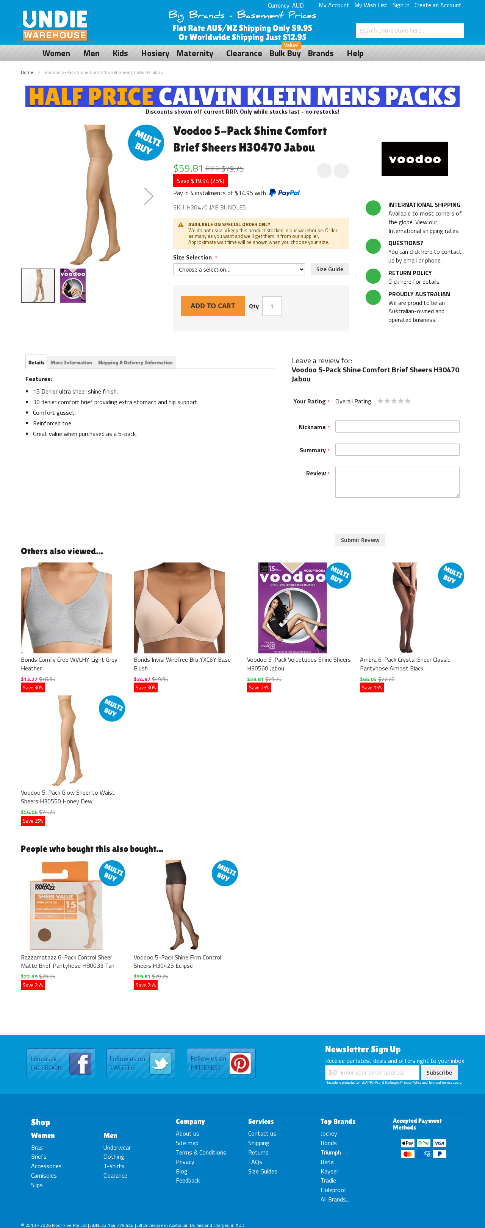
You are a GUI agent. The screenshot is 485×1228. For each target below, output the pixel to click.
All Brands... (335, 1199)
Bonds (329, 1142)
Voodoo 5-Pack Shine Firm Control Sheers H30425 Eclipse (177, 961)
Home (27, 72)
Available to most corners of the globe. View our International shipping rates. (425, 217)
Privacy (185, 1161)
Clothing (113, 1156)
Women (43, 1135)
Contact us (262, 1133)
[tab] (36, 362)
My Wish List (371, 5)
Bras (37, 1147)
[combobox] (410, 30)
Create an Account (438, 5)
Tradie (328, 1180)
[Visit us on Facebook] (61, 1048)
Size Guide (329, 269)
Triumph (331, 1152)
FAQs (255, 1161)
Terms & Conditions (201, 1152)
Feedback (188, 1180)
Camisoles (44, 1175)
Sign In (401, 5)
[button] (149, 196)
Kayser (329, 1171)
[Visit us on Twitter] (140, 1048)
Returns (258, 1152)
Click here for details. (414, 277)
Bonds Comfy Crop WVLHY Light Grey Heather (69, 664)
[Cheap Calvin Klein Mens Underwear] (242, 89)
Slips (37, 1184)
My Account (334, 5)
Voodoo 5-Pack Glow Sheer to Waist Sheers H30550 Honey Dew (68, 797)
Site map (187, 1142)
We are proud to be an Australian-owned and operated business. (419, 307)
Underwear (117, 1147)
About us (187, 1133)
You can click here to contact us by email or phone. (425, 251)
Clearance (115, 1175)
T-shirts (113, 1165)
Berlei (328, 1161)
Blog (182, 1171)
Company (190, 1121)
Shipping (258, 1142)
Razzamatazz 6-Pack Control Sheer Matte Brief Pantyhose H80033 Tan (67, 961)
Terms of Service (440, 1082)
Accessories (46, 1165)
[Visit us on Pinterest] (221, 1048)
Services (261, 1121)
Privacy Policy (410, 1082)
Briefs (39, 1156)
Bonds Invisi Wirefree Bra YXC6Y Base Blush (182, 664)
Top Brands (338, 1121)
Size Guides (262, 1171)
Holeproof (334, 1189)
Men (110, 1135)
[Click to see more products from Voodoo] (415, 159)
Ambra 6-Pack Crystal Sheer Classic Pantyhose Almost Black (405, 664)
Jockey (329, 1133)
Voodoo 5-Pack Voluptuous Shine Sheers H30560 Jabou (299, 664)
